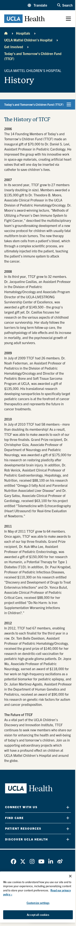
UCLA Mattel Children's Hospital (28, 40)
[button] (37, 5)
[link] (13, 861)
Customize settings (38, 903)
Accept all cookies (38, 914)
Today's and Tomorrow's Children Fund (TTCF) (32, 56)
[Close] (70, 876)
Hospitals (23, 33)
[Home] (6, 33)
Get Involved (13, 47)
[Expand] (67, 807)
